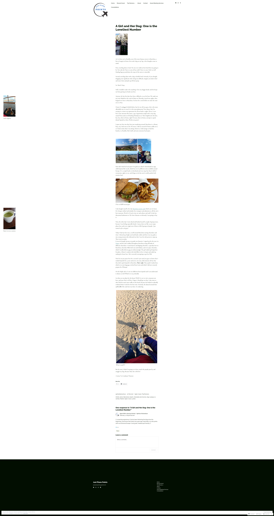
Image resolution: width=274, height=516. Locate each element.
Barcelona (126, 397)
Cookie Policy (25, 513)
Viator (117, 243)
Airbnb (117, 397)
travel (139, 394)
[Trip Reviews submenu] (134, 3)
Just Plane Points (100, 482)
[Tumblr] (180, 2)
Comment (153, 450)
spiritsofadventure (121, 394)
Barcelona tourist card (139, 209)
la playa (152, 397)
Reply (117, 430)
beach (131, 397)
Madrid (122, 398)
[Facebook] (175, 2)
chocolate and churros (140, 397)
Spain (136, 394)
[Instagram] (178, 2)
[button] (126, 145)
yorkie (134, 398)
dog (148, 397)
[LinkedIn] (100, 487)
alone (121, 397)
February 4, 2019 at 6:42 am (127, 415)
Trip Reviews (145, 394)
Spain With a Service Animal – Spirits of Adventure (134, 413)
